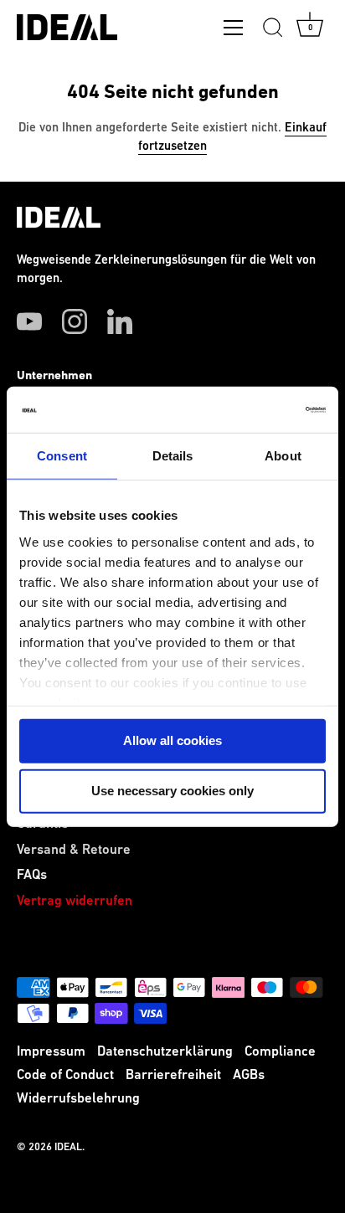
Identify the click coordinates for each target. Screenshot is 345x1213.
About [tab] (283, 456)
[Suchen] (273, 30)
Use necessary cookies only (172, 791)
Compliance (280, 1052)
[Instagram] (74, 321)
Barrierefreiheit (173, 1075)
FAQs (32, 875)
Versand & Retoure (74, 850)
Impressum (51, 1052)
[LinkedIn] (119, 321)
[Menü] (233, 31)
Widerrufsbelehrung (78, 1099)
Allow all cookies (172, 740)
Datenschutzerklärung (165, 1052)
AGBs (249, 1075)
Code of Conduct (65, 1075)
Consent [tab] (62, 456)
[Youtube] (29, 321)
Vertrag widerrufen (74, 901)
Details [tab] (172, 456)
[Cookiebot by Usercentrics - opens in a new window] (252, 409)
